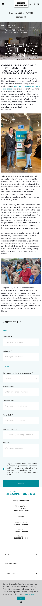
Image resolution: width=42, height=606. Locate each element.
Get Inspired (11, 564)
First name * (7, 337)
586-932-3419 (21, 17)
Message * (6, 442)
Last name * (7, 351)
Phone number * (9, 386)
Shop (7, 554)
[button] (30, 4)
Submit (21, 483)
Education (10, 573)
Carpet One (5, 25)
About (16, 25)
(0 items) (38, 4)
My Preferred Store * (10, 429)
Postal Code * (8, 415)
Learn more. (29, 594)
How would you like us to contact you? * (18, 373)
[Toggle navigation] (3, 4)
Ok (21, 598)
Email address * (8, 400)
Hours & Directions (21, 510)
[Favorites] (34, 4)
